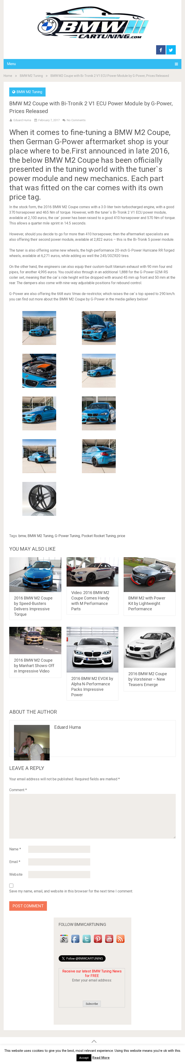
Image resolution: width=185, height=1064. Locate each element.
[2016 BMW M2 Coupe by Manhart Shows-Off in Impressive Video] (35, 640)
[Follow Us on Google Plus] (64, 943)
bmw (22, 536)
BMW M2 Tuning (31, 76)
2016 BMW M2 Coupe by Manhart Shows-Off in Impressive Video (34, 665)
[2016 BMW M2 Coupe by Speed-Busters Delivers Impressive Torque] (35, 574)
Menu (11, 64)
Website (16, 874)
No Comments (76, 120)
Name (15, 849)
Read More (101, 1058)
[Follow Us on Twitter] (86, 943)
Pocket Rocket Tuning (98, 536)
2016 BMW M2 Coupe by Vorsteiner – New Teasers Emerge (147, 679)
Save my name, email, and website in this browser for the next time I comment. (71, 891)
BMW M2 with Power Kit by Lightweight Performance (146, 603)
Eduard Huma (22, 120)
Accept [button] (84, 1057)
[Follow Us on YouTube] (109, 943)
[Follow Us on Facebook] (75, 943)
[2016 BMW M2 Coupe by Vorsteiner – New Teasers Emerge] (150, 647)
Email (14, 862)
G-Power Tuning (67, 536)
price (121, 536)
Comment (18, 790)
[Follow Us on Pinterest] (97, 943)
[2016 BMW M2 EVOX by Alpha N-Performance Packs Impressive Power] (93, 649)
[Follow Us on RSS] (120, 943)
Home (8, 76)
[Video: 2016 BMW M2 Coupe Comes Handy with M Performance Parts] (93, 572)
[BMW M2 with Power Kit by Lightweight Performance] (150, 574)
